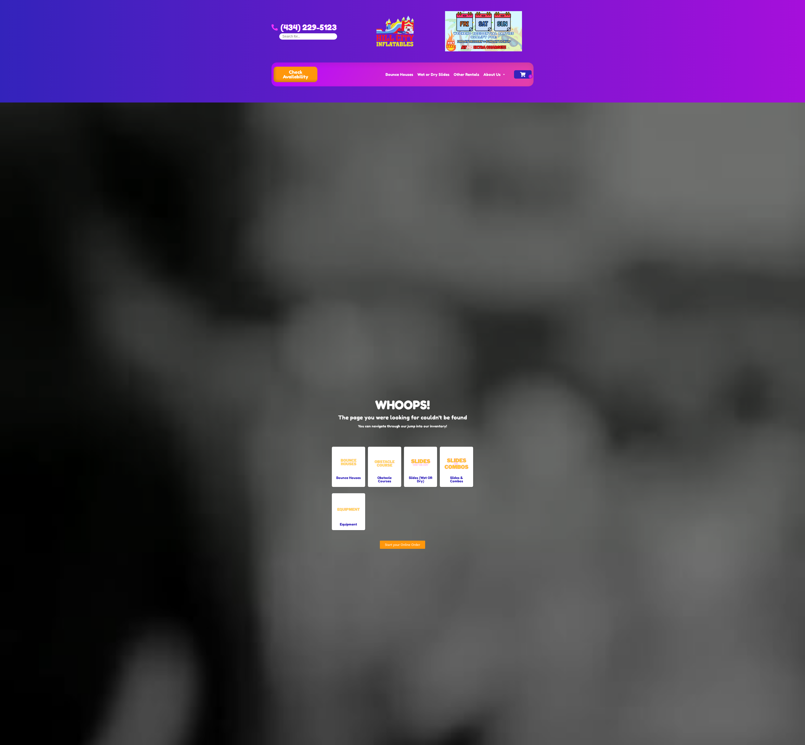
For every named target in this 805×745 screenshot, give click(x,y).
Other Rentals (466, 74)
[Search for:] (308, 36)
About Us (492, 74)
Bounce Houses (399, 74)
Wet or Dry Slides (433, 74)
